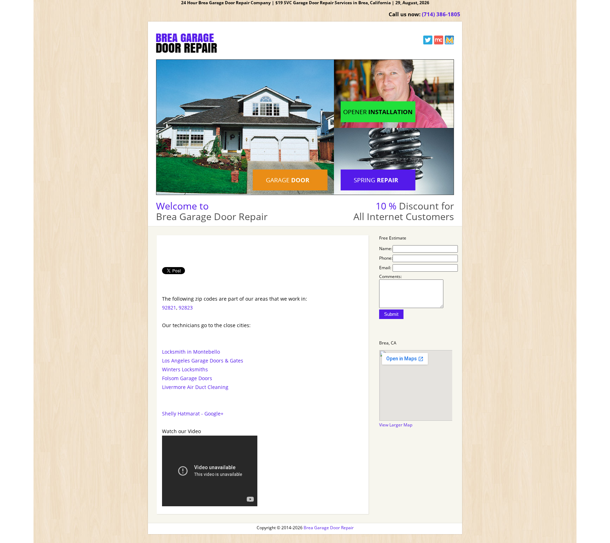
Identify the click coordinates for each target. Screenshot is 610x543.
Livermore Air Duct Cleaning (195, 387)
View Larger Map (395, 425)
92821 (169, 307)
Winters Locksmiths (185, 369)
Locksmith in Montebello (191, 351)
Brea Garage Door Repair (329, 528)
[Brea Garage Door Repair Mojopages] (449, 43)
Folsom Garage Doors (187, 378)
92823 (186, 307)
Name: (385, 249)
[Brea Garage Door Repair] (186, 51)
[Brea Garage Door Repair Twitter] (428, 43)
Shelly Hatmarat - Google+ (192, 413)
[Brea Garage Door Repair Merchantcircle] (438, 43)
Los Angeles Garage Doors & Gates (202, 360)
